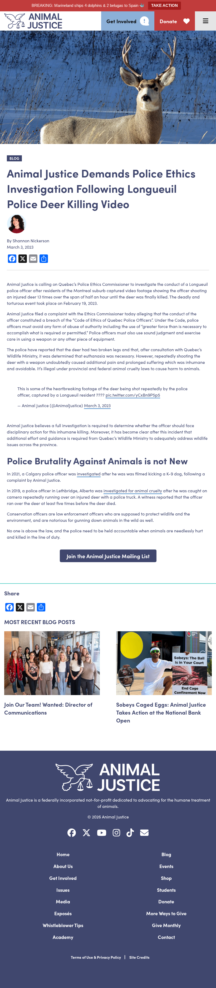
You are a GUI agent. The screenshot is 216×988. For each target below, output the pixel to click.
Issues (63, 889)
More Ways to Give (166, 913)
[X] (86, 833)
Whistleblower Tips (63, 925)
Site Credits (139, 957)
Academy (63, 937)
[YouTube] (101, 833)
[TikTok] (130, 833)
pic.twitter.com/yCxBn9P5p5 (133, 395)
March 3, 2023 (97, 405)
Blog (166, 854)
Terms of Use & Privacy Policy (96, 957)
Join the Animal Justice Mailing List (108, 556)
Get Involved (63, 878)
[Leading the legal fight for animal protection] (31, 21)
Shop (166, 878)
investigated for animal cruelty (133, 490)
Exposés (63, 913)
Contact (166, 937)
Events (166, 866)
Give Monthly (166, 925)
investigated (89, 473)
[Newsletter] (144, 833)
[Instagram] (116, 833)
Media (63, 901)
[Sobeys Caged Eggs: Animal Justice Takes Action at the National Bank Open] (164, 663)
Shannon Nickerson (31, 240)
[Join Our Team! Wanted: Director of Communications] (52, 663)
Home (63, 854)
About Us (63, 866)
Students (166, 889)
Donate (166, 901)
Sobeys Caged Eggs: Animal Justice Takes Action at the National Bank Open (161, 712)
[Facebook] (71, 833)
